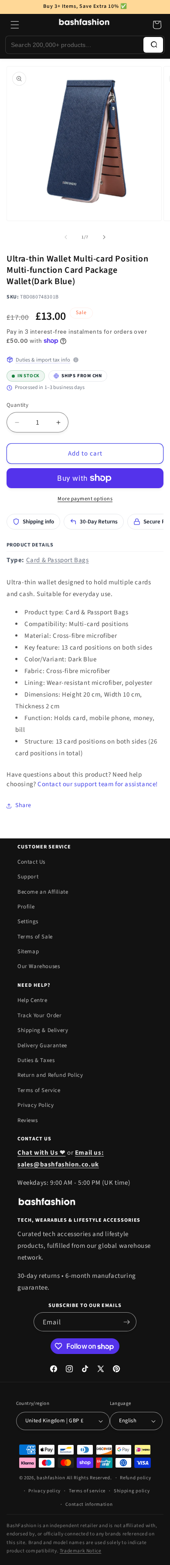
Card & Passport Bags (57, 560)
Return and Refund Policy (50, 1075)
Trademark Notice (81, 1551)
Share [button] (23, 805)
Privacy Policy (35, 1105)
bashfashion (51, 1478)
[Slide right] (104, 237)
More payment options (85, 499)
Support (27, 877)
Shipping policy (132, 1491)
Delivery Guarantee (42, 1045)
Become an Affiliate (42, 892)
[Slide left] (65, 237)
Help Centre (32, 1000)
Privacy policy (44, 1491)
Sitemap (28, 951)
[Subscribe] (126, 1321)
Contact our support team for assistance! (97, 784)
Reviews (27, 1120)
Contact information (88, 1504)
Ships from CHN (75, 374)
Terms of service (87, 1491)
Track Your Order (39, 1015)
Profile (25, 907)
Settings (27, 921)
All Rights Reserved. (89, 1478)
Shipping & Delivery (42, 1030)
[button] (14, 24)
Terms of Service (39, 1090)
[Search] (153, 45)
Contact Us (31, 862)
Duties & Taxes (35, 1060)
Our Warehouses (38, 966)
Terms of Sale (35, 937)
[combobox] (74, 45)
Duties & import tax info (43, 360)
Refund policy (135, 1478)
